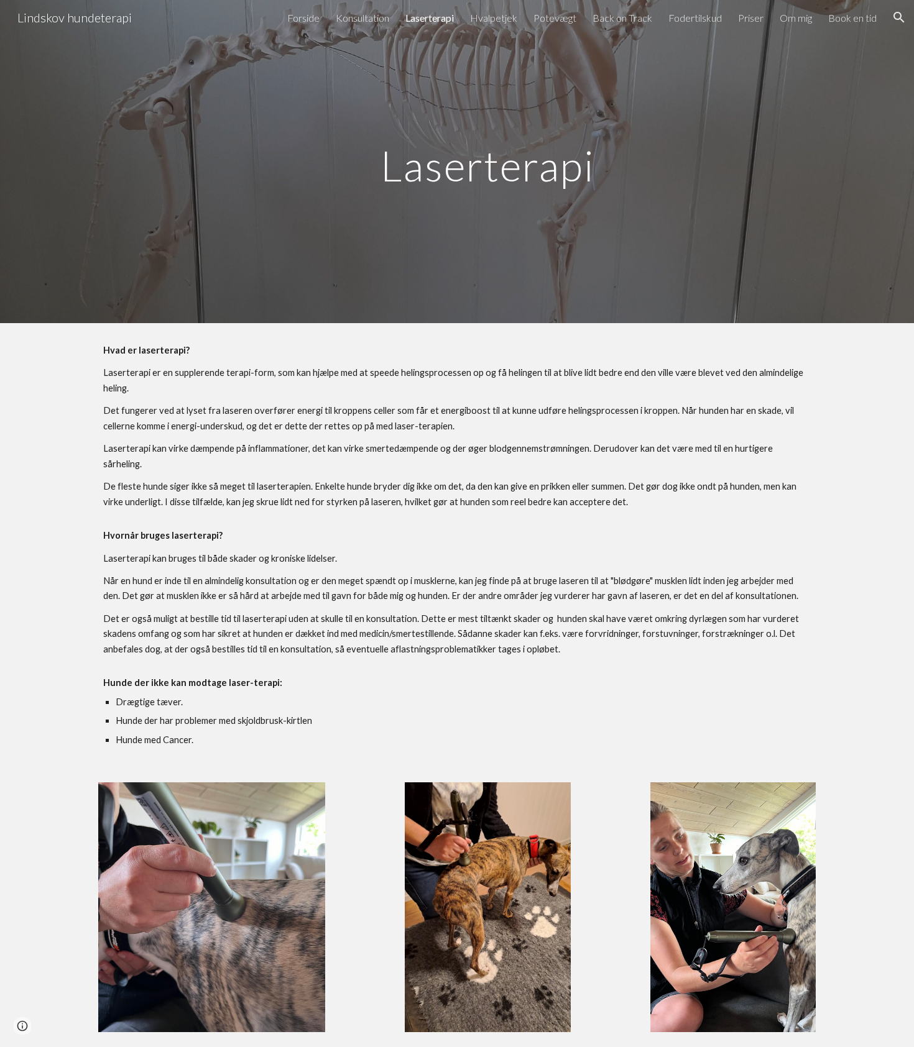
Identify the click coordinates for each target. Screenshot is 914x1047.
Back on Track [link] (622, 18)
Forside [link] (303, 18)
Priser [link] (751, 18)
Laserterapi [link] (429, 18)
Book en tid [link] (852, 18)
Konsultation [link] (362, 18)
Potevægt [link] (554, 18)
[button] (899, 17)
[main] (487, 161)
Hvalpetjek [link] (493, 18)
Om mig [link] (796, 18)
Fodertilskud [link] (695, 18)
